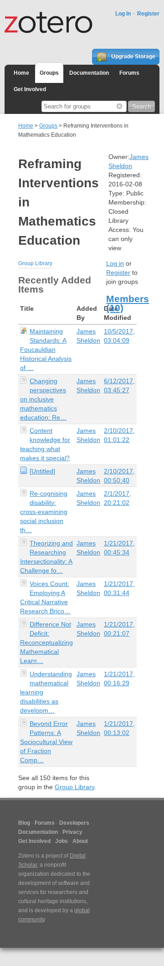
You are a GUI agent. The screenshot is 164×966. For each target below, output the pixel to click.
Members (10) (127, 303)
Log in (115, 263)
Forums (129, 73)
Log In (123, 13)
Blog (24, 823)
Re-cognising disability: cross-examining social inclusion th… (43, 512)
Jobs (61, 841)
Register (148, 13)
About (80, 841)
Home (21, 73)
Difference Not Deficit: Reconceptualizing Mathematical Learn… (46, 642)
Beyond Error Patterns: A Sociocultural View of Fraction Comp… (46, 742)
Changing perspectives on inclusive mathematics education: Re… (43, 399)
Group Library (35, 263)
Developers (74, 823)
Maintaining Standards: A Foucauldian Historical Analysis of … (46, 349)
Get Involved (30, 89)
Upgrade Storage (132, 56)
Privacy (72, 832)
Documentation (89, 73)
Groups (49, 73)
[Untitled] (42, 471)
